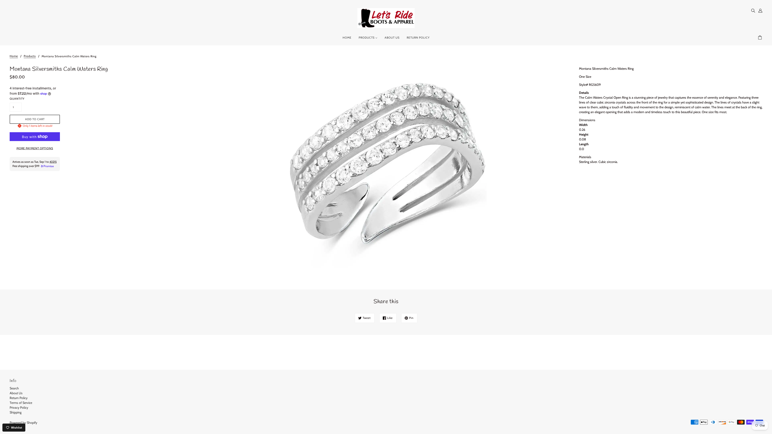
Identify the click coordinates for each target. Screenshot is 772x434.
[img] (753, 10)
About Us (16, 393)
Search (14, 388)
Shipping (16, 412)
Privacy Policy (19, 407)
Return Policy (19, 398)
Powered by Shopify (23, 423)
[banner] (386, 18)
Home (14, 56)
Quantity (16, 98)
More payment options (34, 148)
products (30, 56)
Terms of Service (21, 403)
